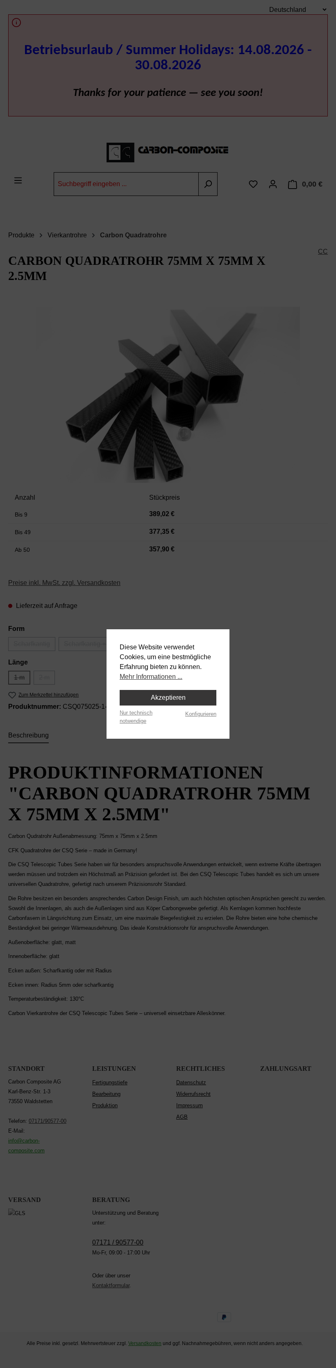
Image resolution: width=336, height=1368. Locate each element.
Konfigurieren (200, 714)
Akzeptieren (168, 697)
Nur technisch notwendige (136, 717)
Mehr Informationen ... (151, 676)
